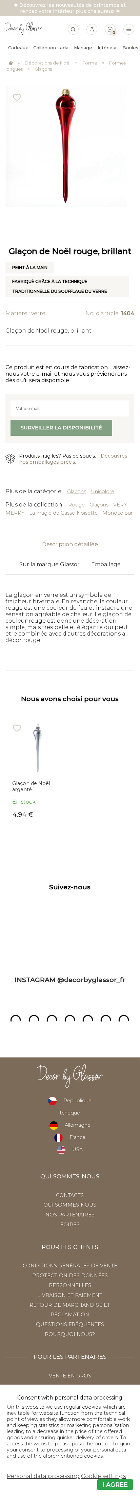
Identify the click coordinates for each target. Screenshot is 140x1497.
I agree (115, 1484)
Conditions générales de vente (70, 1266)
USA (77, 1149)
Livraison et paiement (69, 1295)
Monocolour (117, 513)
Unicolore (102, 491)
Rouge (76, 505)
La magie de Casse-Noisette (63, 513)
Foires (70, 1225)
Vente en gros (70, 1376)
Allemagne (78, 1125)
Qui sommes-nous (69, 1205)
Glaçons (43, 69)
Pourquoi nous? (70, 1334)
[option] (37, 770)
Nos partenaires (70, 1215)
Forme (89, 63)
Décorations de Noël (48, 63)
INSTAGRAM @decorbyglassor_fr (70, 980)
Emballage (106, 564)
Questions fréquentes (70, 1324)
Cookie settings (103, 1476)
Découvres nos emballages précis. (73, 459)
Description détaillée (70, 544)
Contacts (70, 1195)
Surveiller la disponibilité (61, 428)
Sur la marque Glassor (49, 564)
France (77, 1137)
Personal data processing (43, 1476)
